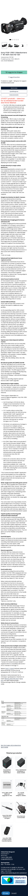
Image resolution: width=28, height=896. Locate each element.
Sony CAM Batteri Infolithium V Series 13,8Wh (21, 771)
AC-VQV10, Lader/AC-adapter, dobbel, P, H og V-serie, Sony (21, 794)
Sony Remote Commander (21, 816)
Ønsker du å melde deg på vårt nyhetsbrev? (14, 873)
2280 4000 (9, 857)
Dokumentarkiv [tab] (14, 95)
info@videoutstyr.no (7, 859)
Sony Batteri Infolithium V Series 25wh (7, 771)
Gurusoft (14, 893)
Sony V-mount (9, 668)
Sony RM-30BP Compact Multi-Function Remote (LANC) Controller (7, 839)
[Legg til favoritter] (11, 758)
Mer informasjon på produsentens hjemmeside (11, 746)
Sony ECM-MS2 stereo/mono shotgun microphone (7, 817)
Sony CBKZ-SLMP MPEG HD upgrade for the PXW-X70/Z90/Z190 (7, 794)
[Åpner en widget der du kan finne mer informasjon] (5, 893)
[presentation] (3, 26)
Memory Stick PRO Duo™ (12, 679)
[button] (10, 39)
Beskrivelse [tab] (14, 88)
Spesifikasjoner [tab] (14, 91)
